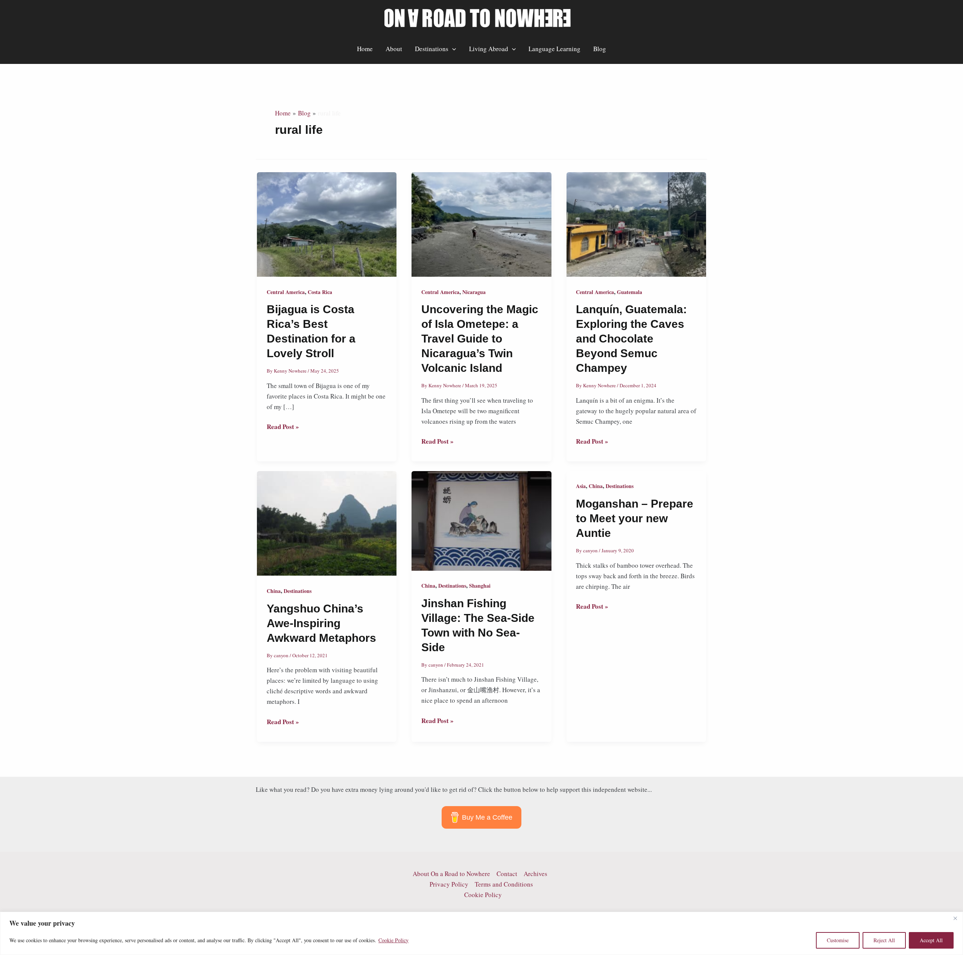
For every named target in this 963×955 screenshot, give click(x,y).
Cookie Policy (393, 940)
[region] (481, 933)
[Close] (955, 918)
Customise (838, 940)
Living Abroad (488, 48)
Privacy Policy (449, 884)
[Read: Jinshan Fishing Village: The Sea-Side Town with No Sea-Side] (481, 519)
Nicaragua (474, 292)
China (274, 591)
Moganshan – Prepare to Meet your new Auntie (634, 518)
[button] (452, 49)
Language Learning (554, 48)
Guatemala (629, 292)
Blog (599, 48)
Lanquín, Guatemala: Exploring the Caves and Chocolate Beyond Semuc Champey (631, 338)
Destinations (431, 48)
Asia (581, 486)
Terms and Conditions (504, 884)
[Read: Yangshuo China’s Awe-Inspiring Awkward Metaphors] (326, 522)
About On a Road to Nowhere (451, 873)
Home (365, 48)
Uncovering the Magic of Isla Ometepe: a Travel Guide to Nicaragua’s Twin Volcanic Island (479, 338)
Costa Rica (320, 292)
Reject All (884, 940)
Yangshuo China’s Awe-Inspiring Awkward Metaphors (321, 623)
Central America (286, 292)
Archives (535, 873)
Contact (507, 873)
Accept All (931, 940)
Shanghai (480, 586)
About (394, 48)
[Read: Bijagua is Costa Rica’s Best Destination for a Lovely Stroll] (326, 223)
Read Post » (283, 426)
